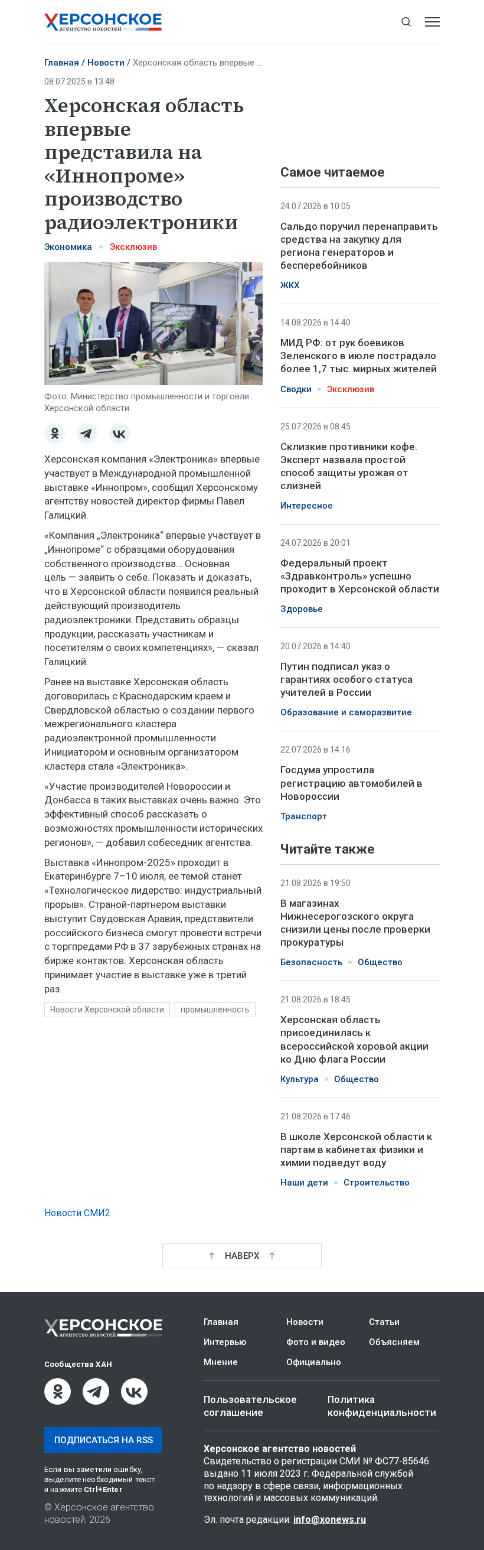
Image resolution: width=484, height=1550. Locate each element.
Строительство (377, 1182)
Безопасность (311, 962)
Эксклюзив (133, 247)
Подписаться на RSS (103, 1440)
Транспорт (303, 816)
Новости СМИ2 (77, 1213)
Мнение (221, 1362)
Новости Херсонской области (107, 1009)
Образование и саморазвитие (346, 712)
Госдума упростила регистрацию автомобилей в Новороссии (351, 783)
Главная (61, 62)
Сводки (296, 389)
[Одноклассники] (54, 433)
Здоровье (301, 609)
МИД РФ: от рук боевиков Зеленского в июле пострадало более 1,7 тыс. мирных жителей (358, 356)
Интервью (225, 1342)
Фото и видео (315, 1342)
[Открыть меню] (432, 22)
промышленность (215, 1009)
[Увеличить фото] (153, 322)
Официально (313, 1362)
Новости (106, 62)
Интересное (306, 505)
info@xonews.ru (329, 1519)
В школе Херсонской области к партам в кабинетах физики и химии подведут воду (356, 1149)
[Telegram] (87, 433)
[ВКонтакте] (119, 433)
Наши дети (304, 1182)
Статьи (384, 1322)
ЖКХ (289, 285)
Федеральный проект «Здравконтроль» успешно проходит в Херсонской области (359, 576)
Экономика (68, 247)
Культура (299, 1079)
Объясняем (394, 1342)
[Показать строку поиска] (405, 22)
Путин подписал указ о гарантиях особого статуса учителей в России (346, 679)
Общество (380, 962)
